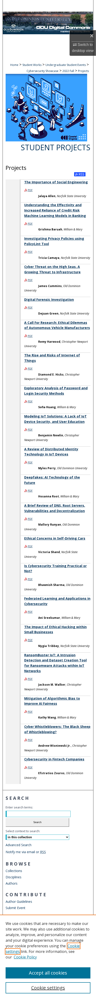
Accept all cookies (48, 973)
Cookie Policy (25, 957)
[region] (48, 957)
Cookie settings (48, 988)
